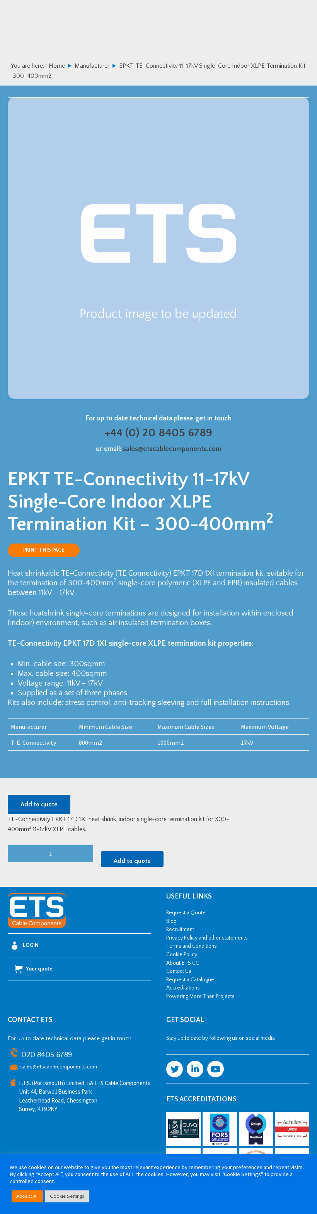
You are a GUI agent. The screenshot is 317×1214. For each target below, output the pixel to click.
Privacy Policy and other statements (207, 938)
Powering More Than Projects (200, 996)
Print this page (43, 550)
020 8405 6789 (46, 1055)
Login (31, 945)
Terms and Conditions (191, 946)
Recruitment (180, 929)
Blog (171, 921)
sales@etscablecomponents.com (172, 449)
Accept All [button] (27, 1196)
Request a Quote (186, 913)
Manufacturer (92, 65)
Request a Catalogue (190, 980)
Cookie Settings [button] (67, 1196)
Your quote (39, 969)
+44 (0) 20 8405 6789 (158, 433)
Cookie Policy (181, 955)
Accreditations (183, 988)
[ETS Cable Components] (37, 926)
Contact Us (178, 971)
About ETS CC (182, 963)
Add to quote (39, 804)
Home (57, 65)
